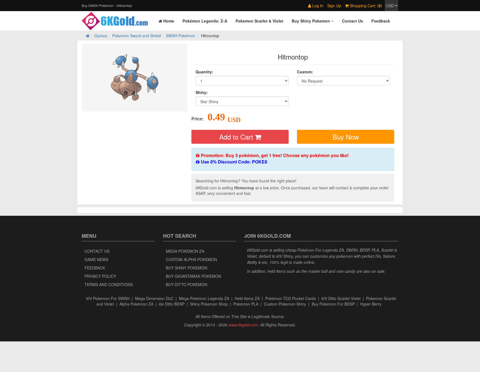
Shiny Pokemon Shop (209, 304)
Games (100, 35)
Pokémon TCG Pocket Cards (290, 298)
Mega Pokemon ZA (185, 251)
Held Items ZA (247, 298)
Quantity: (204, 72)
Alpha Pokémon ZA (136, 304)
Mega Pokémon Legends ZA (204, 298)
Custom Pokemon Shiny (285, 304)
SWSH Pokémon (180, 35)
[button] (313, 21)
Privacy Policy (100, 276)
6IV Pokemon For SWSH (107, 298)
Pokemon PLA (245, 304)
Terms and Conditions (108, 284)
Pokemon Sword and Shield (136, 35)
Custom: (305, 72)
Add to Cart (237, 137)
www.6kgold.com (243, 325)
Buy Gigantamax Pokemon (193, 276)
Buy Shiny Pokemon (186, 268)
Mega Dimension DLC (154, 298)
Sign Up (334, 5)
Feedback (94, 268)
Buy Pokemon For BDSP (333, 304)
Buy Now (345, 137)
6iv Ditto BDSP (171, 304)
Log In (317, 5)
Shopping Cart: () (365, 5)
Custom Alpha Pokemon (191, 259)
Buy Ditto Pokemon (186, 284)
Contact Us (96, 251)
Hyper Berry (370, 304)
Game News (96, 259)
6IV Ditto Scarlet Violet (341, 298)
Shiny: (202, 92)
